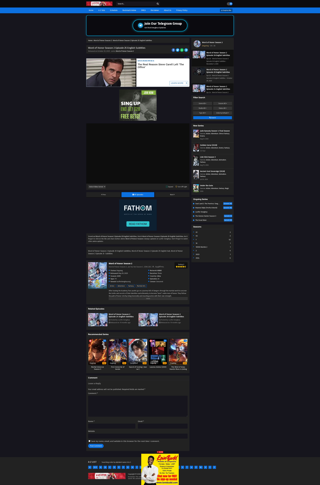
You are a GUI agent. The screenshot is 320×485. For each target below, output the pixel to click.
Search (213, 118)
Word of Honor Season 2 (125, 51)
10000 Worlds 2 (201, 247)
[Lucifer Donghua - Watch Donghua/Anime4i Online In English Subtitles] (99, 5)
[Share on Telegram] (186, 50)
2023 (197, 254)
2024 (197, 258)
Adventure (121, 286)
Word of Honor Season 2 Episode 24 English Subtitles (121, 315)
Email (141, 421)
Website (91, 431)
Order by (222, 113)
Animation (222, 160)
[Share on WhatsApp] (182, 50)
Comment (93, 393)
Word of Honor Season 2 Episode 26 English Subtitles (171, 315)
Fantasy (131, 286)
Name (91, 421)
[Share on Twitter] (178, 50)
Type (201, 113)
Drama (202, 136)
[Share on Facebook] (174, 50)
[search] (158, 4)
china (159, 276)
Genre (202, 103)
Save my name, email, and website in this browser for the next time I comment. (125, 441)
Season (222, 103)
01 (196, 232)
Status (222, 108)
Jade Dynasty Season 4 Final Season (215, 131)
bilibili (159, 270)
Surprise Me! (226, 10)
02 (197, 236)
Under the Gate (206, 186)
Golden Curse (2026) (208, 145)
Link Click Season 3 (208, 157)
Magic (227, 188)
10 (196, 243)
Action (112, 286)
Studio (202, 108)
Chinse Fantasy (224, 133)
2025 (119, 276)
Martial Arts (141, 286)
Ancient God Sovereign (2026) (212, 171)
